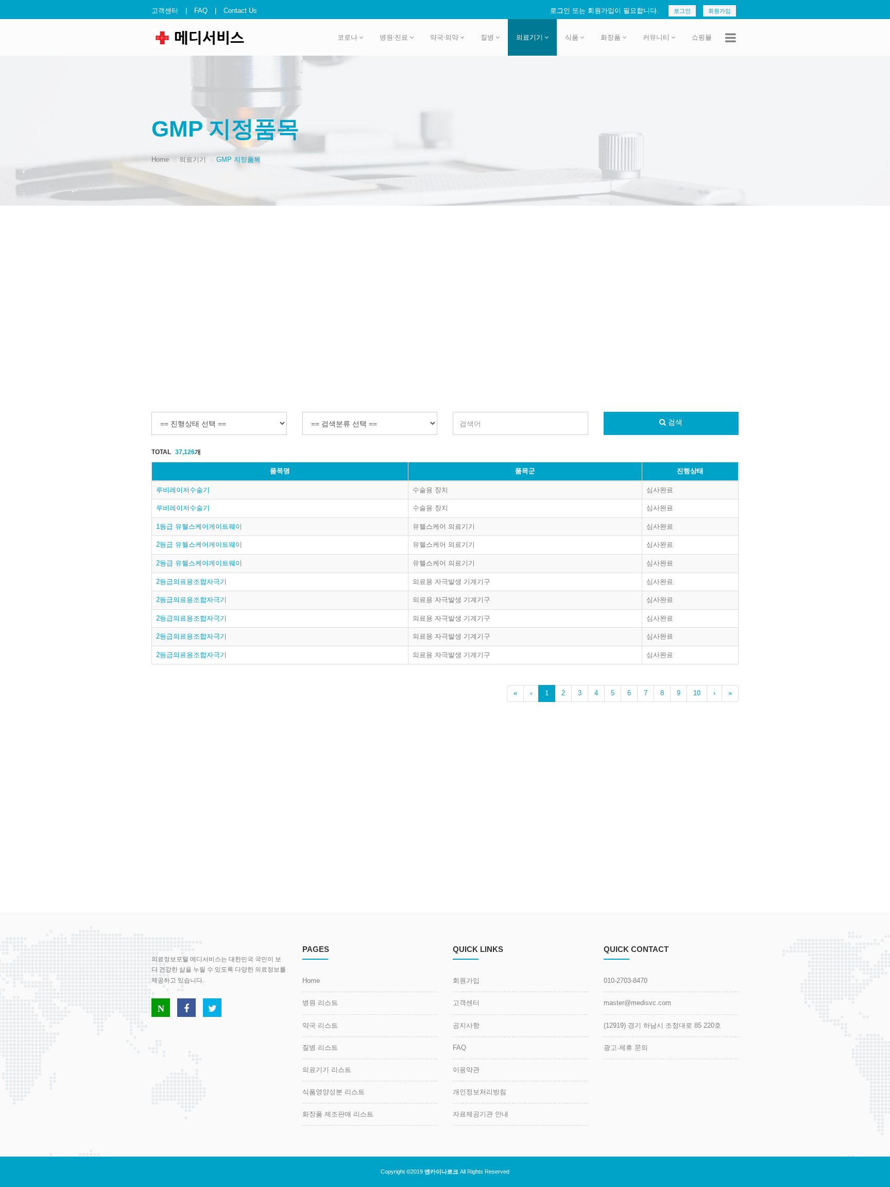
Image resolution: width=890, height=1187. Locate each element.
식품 (571, 37)
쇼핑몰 (702, 37)
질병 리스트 (320, 1047)
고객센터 (164, 10)
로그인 (682, 11)
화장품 (611, 37)
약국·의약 (444, 37)
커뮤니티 (656, 37)
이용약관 (466, 1070)
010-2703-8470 (625, 980)
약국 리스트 (320, 1025)
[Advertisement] (445, 288)
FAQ (201, 10)
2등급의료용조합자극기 (191, 582)
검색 (674, 422)
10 (696, 693)
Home (160, 159)
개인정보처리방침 (479, 1092)
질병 (487, 37)
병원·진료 (394, 37)
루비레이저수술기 (183, 490)
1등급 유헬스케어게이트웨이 (199, 526)
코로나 (347, 37)
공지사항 (466, 1025)
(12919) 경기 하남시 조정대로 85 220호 (662, 1025)
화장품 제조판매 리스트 (337, 1114)
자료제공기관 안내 (480, 1114)
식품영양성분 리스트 (333, 1092)
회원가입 (719, 11)
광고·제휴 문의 (626, 1047)
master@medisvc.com (637, 1003)
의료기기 (529, 37)
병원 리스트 (320, 1003)
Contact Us (240, 10)
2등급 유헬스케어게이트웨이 (199, 544)
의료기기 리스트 (326, 1070)
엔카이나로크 (441, 1171)
